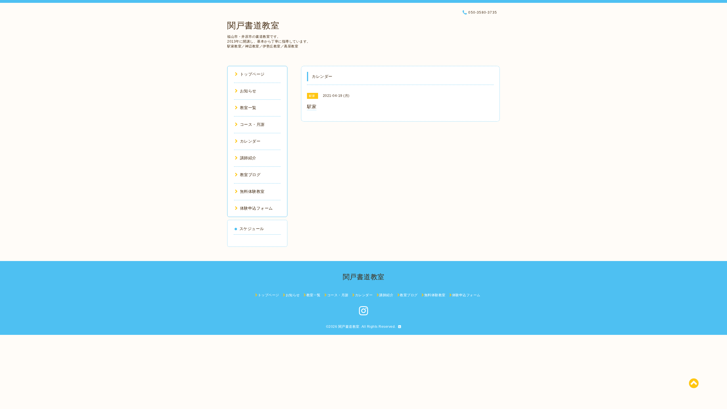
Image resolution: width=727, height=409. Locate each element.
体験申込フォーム (256, 208)
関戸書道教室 (253, 25)
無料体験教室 (252, 191)
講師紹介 (248, 158)
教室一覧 (248, 107)
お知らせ (248, 91)
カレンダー (250, 141)
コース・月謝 (252, 124)
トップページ (252, 74)
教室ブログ (250, 174)
